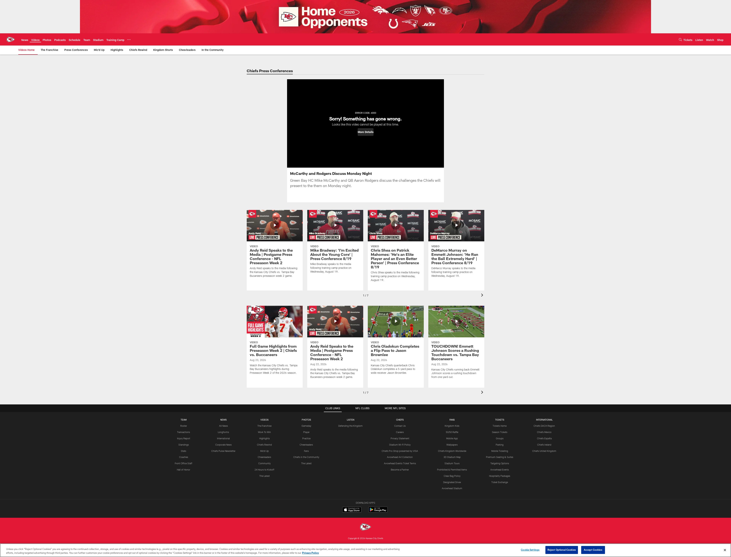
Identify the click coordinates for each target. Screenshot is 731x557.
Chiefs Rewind (264, 444)
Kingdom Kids (452, 425)
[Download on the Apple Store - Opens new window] (351, 510)
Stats (183, 451)
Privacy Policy (310, 552)
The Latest (264, 476)
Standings (183, 444)
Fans (306, 451)
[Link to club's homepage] (10, 39)
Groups (500, 438)
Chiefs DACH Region (544, 425)
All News (223, 425)
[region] (365, 550)
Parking (500, 444)
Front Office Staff (183, 463)
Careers (400, 432)
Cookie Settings (530, 549)
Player (306, 432)
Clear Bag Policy (452, 476)
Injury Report (183, 438)
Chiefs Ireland (544, 444)
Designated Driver (452, 482)
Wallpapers (452, 444)
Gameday (306, 425)
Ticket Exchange (499, 482)
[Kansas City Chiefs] (365, 527)
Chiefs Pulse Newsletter (223, 451)
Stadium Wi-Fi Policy (400, 444)
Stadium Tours (452, 463)
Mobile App (452, 438)
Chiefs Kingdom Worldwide (452, 451)
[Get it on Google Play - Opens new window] (378, 511)
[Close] (725, 550)
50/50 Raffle (452, 432)
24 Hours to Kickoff (264, 469)
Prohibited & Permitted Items (452, 469)
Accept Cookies (593, 549)
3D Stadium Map (452, 457)
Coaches (183, 457)
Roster (183, 425)
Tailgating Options (499, 463)
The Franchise (264, 425)
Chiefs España (544, 438)
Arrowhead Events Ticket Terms (400, 463)
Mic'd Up (264, 451)
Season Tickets (499, 432)
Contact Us (400, 425)
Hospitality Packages (499, 476)
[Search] (680, 39)
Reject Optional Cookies (561, 549)
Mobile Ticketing (499, 451)
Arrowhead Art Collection (400, 457)
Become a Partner (400, 469)
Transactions (183, 432)
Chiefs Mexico (544, 432)
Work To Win (264, 432)
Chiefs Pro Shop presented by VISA (400, 451)
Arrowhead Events (499, 469)
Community (264, 463)
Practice (306, 438)
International (223, 438)
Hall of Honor (183, 469)
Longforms (223, 432)
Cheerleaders (264, 457)
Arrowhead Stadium (452, 488)
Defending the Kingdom (350, 425)
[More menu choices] (128, 39)
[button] (365, 132)
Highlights (264, 438)
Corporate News (223, 444)
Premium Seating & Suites (499, 457)
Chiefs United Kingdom (544, 451)
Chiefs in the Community (306, 457)
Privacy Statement (400, 438)
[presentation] (482, 296)
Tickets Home (500, 425)
